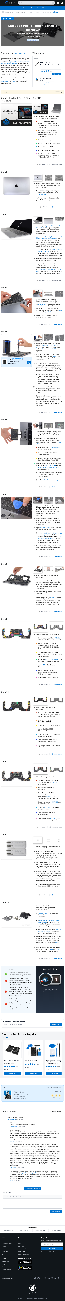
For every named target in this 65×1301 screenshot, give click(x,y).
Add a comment (55, 965)
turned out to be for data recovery (47, 467)
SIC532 (55, 782)
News (19, 1243)
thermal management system (49, 930)
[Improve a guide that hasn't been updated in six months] (59, 1095)
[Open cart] (58, 3)
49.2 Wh (54, 356)
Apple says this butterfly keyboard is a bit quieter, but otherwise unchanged (49, 238)
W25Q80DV (47, 807)
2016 (51, 949)
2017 (57, 949)
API (3, 1254)
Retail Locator (22, 1251)
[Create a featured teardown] (56, 1095)
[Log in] (62, 3)
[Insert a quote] (16, 1196)
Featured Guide (33, 40)
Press (19, 1241)
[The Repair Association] (62, 1278)
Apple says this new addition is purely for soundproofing (50, 534)
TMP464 (48, 797)
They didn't (47, 480)
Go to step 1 (19, 53)
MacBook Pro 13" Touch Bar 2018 (15, 12)
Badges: (58, 1091)
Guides (37, 12)
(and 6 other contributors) (40, 33)
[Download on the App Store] (25, 1262)
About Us (4, 1241)
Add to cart (56, 74)
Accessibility (5, 1261)
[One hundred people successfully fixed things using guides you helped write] (52, 1095)
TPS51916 (53, 818)
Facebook (23, 80)
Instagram (4, 82)
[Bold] (5, 1196)
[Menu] (2, 2)
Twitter (14, 82)
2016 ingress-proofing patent (50, 537)
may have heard (45, 528)
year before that (50, 312)
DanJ (11, 1141)
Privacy (4, 1264)
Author (6, 1088)
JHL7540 (43, 665)
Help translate (6, 1278)
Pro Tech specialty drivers (50, 349)
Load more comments (33, 1188)
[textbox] (32, 1203)
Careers (4, 1249)
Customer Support (7, 1243)
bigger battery (43, 913)
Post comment (56, 1211)
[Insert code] (10, 1196)
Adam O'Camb (28, 33)
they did (57, 480)
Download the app (24, 1258)
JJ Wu (11, 1180)
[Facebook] (38, 1278)
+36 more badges (57, 1097)
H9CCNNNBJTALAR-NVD (52, 660)
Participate (21, 1246)
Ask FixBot (42, 164)
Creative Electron (43, 194)
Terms (4, 1267)
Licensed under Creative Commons (37, 1298)
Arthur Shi (13, 1126)
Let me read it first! (48, 1252)
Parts (30, 12)
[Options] (3, 12)
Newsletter (5, 1251)
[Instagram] (45, 1278)
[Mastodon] (52, 1278)
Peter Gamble (12, 1119)
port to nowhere (50, 465)
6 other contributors (55, 1087)
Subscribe (52, 1248)
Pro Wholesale (22, 1249)
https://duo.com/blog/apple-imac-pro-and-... (33, 1173)
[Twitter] (42, 1278)
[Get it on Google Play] (25, 1268)
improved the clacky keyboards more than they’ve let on (15, 63)
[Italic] (7, 1196)
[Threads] (59, 1278)
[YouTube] (49, 1278)
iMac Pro (53, 597)
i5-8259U (57, 638)
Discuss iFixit (5, 1246)
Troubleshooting (46, 12)
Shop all (5, 1037)
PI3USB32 (55, 802)
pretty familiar (42, 305)
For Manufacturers (23, 1254)
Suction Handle (45, 78)
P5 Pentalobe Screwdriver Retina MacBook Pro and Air (49, 64)
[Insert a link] (13, 1196)
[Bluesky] (55, 1278)
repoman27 (13, 1167)
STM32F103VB (55, 447)
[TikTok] (35, 1278)
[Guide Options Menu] (61, 12)
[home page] (10, 2)
